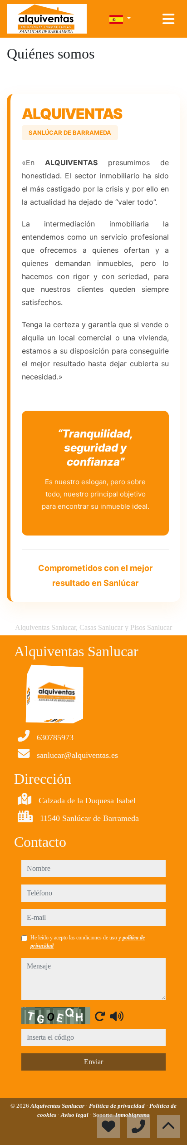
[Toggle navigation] (168, 19)
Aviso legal (75, 1114)
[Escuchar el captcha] (116, 1016)
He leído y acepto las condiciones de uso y (87, 941)
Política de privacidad (117, 1105)
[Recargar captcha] (100, 1016)
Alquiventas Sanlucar (58, 1105)
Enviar (93, 1062)
